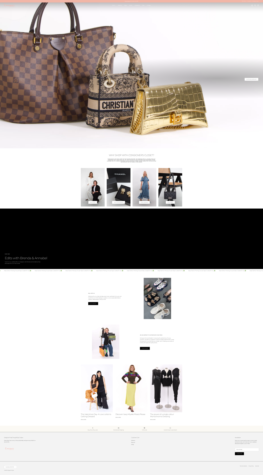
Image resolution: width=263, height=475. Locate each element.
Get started (93, 303)
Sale (143, 5)
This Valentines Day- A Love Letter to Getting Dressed (96, 415)
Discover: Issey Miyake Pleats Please (130, 414)
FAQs (132, 444)
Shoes (130, 5)
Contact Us (249, 1)
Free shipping (127, 1)
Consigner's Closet (10, 470)
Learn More (145, 348)
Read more (83, 419)
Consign (149, 5)
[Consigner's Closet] (9, 5)
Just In (113, 5)
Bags (125, 5)
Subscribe (239, 453)
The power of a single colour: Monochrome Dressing (162, 415)
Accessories (137, 5)
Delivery (133, 440)
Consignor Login (255, 1)
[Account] (252, 5)
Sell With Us (244, 1)
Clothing (120, 5)
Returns (133, 442)
